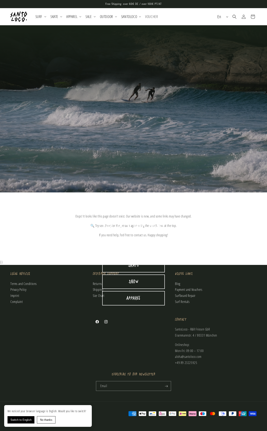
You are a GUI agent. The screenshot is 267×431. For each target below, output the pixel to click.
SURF (133, 248)
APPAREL (133, 298)
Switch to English (20, 419)
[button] (40, 17)
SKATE (133, 265)
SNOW (133, 281)
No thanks (46, 419)
